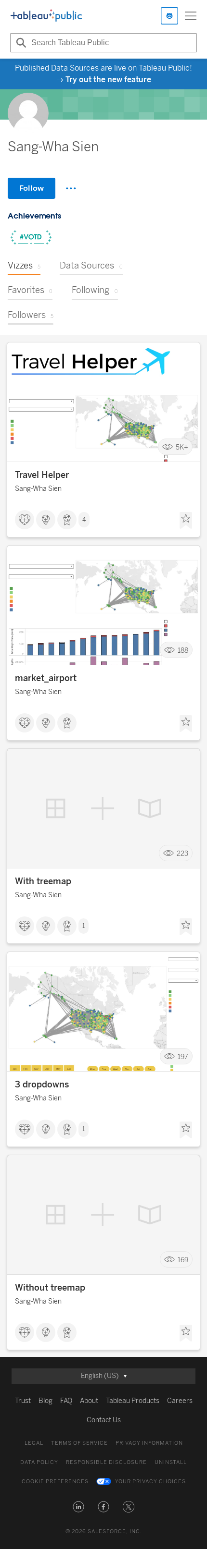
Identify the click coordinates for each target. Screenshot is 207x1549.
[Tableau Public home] (46, 16)
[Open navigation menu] (190, 16)
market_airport (46, 678)
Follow (31, 188)
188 (183, 650)
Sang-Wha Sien (38, 489)
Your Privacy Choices (150, 1481)
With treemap (43, 881)
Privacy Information (149, 1443)
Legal (34, 1443)
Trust (23, 1401)
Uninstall (171, 1462)
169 (183, 1260)
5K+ (182, 447)
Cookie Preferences (55, 1481)
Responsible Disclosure (106, 1462)
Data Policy (39, 1462)
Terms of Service (79, 1443)
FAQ (66, 1401)
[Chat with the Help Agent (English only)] (169, 15)
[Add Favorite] (186, 520)
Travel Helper (42, 475)
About (89, 1401)
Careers (180, 1401)
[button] (78, 1506)
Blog (45, 1401)
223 (182, 853)
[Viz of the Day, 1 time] (31, 238)
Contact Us (104, 1420)
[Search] (19, 42)
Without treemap (50, 1287)
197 (183, 1056)
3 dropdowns (42, 1084)
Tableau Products (132, 1401)
